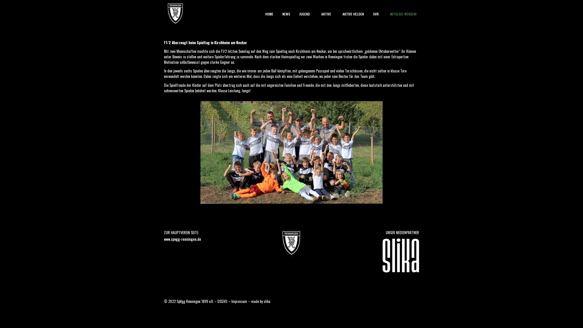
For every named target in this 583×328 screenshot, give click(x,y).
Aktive (326, 13)
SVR (376, 13)
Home (269, 13)
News (286, 13)
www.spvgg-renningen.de (182, 239)
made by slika (260, 301)
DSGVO (222, 301)
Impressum (239, 301)
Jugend (304, 13)
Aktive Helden (353, 13)
